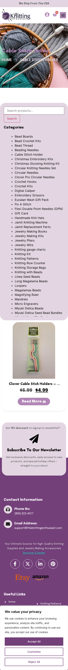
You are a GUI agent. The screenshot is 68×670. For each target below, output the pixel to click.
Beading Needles (27, 150)
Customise (34, 651)
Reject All (34, 661)
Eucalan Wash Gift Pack (32, 200)
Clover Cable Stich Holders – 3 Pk (34, 386)
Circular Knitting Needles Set (35, 168)
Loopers (20, 286)
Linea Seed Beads (27, 276)
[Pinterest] (53, 564)
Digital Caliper (25, 191)
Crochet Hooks (25, 182)
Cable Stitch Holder (29, 154)
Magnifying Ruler (27, 295)
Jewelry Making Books (31, 231)
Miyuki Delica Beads (29, 308)
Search (12, 118)
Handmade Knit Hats (29, 218)
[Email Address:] (8, 524)
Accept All (34, 641)
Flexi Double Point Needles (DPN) (39, 209)
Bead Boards (24, 136)
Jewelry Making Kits (29, 236)
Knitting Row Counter (30, 263)
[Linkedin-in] (40, 564)
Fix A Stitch (23, 204)
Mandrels (21, 299)
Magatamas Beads (28, 290)
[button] (63, 15)
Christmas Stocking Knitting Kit (37, 163)
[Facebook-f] (15, 564)
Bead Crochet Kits (28, 141)
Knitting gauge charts (30, 249)
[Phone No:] (8, 509)
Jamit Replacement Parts (33, 227)
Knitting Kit (23, 254)
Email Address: (25, 523)
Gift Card (21, 213)
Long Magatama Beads (31, 281)
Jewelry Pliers (25, 240)
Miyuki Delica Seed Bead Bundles (38, 313)
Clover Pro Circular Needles (35, 177)
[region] (34, 638)
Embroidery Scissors (29, 195)
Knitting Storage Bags (30, 267)
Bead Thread (24, 145)
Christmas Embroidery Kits (34, 159)
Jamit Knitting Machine (31, 222)
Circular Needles (26, 172)
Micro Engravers (26, 304)
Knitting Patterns (27, 258)
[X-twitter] (27, 564)
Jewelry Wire (24, 245)
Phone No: (22, 509)
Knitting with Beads (28, 272)
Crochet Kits (24, 186)
